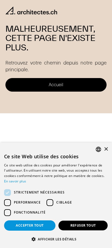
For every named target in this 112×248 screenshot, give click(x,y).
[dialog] (56, 195)
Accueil (56, 85)
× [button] (106, 149)
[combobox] (98, 149)
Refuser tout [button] (83, 225)
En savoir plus (15, 181)
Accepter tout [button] (29, 225)
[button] (56, 239)
